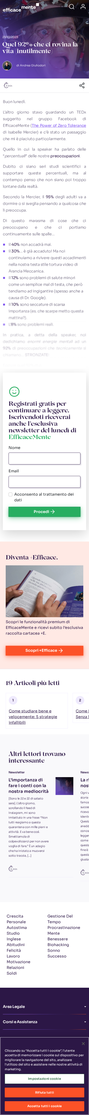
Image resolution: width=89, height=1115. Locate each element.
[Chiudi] (83, 1043)
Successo (56, 956)
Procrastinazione (63, 927)
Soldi (12, 973)
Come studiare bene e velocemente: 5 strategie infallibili (33, 717)
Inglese (14, 939)
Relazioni (15, 967)
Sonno (53, 950)
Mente (53, 933)
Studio (13, 933)
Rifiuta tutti (44, 1092)
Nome (14, 447)
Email (14, 471)
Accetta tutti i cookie (44, 1106)
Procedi (41, 511)
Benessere (57, 939)
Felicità (14, 950)
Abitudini (16, 944)
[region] (44, 1076)
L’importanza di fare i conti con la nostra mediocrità (29, 785)
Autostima (17, 927)
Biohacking (58, 944)
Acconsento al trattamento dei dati (44, 497)
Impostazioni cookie (44, 1079)
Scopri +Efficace (41, 650)
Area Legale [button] (14, 1006)
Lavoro (13, 956)
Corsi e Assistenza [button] (20, 1021)
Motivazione (18, 961)
